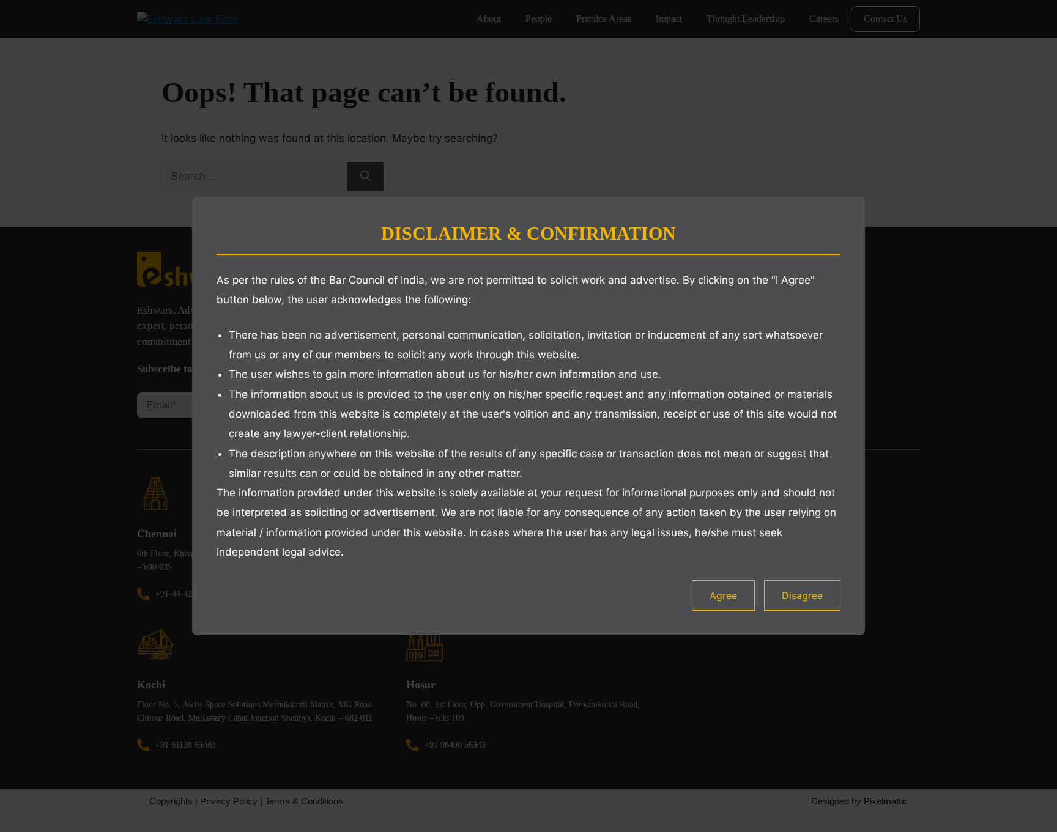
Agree (723, 595)
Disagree (802, 595)
